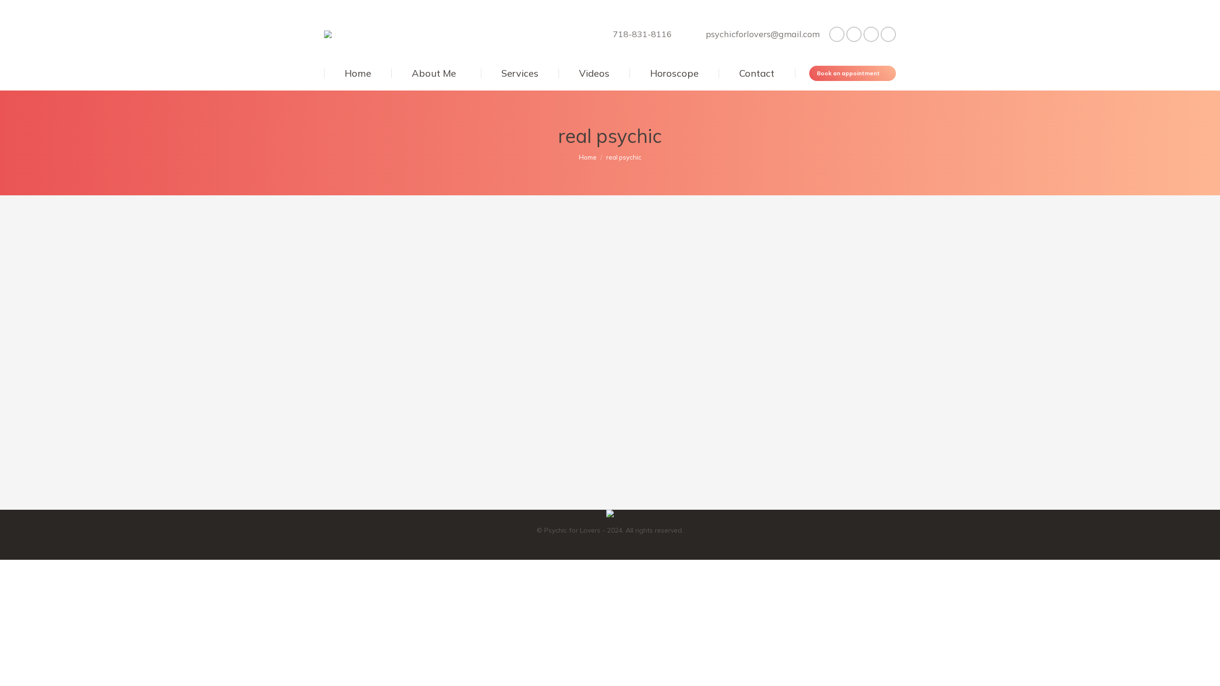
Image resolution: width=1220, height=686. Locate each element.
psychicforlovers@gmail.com (763, 34)
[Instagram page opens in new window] (888, 34)
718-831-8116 (642, 34)
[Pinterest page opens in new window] (871, 34)
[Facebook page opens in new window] (836, 34)
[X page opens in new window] (854, 34)
